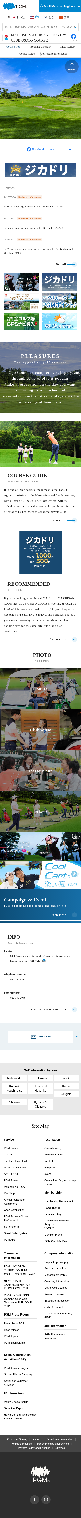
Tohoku (66, 1078)
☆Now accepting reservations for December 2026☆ (34, 206)
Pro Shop (9, 1193)
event (47, 1173)
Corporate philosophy (56, 1262)
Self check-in (11, 1226)
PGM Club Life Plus (55, 1241)
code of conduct (53, 1307)
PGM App (9, 1239)
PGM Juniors (11, 1180)
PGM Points (11, 1148)
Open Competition (14, 1209)
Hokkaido (40, 1078)
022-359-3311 (17, 979)
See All (61, 264)
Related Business (54, 1294)
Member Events (53, 1234)
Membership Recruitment (58, 1201)
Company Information (56, 1281)
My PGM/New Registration (62, 6)
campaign (49, 1167)
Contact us (44, 1036)
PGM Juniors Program (16, 1368)
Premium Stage (53, 1214)
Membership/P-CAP (15, 1186)
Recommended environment (53, 1443)
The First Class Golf (15, 1161)
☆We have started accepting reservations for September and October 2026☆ (38, 250)
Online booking (52, 1148)
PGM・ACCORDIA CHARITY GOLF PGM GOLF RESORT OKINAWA (19, 1270)
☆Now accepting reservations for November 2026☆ (34, 227)
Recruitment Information (59, 1439)
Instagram (50, 1497)
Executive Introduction (57, 1300)
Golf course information (48, 1009)
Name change (52, 1207)
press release (11, 1329)
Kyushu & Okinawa (40, 1104)
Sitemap (60, 1447)
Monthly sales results (16, 1401)
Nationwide (14, 1078)
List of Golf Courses (55, 1287)
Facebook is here (43, 149)
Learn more (58, 520)
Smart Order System (16, 1233)
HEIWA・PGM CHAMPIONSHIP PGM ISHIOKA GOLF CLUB (17, 1284)
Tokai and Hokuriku (40, 1088)
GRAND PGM (12, 1154)
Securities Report (14, 1408)
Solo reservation (53, 1154)
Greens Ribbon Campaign (18, 1374)
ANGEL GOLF (12, 1173)
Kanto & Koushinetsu (14, 1088)
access (36, 1439)
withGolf (49, 1161)
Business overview (55, 1268)
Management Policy (55, 1275)
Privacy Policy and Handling (34, 1447)
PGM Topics (11, 1336)
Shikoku (14, 1102)
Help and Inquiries (21, 1443)
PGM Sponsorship (14, 1342)
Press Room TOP (14, 1323)
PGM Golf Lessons (15, 1167)
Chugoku (66, 1094)
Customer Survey (17, 1439)
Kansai (66, 1086)
